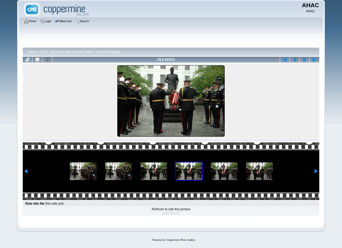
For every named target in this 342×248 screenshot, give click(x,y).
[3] (171, 213)
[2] (167, 213)
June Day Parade (108, 52)
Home (32, 52)
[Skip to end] (314, 60)
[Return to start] (285, 60)
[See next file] (304, 60)
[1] (164, 213)
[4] (174, 213)
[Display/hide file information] (37, 60)
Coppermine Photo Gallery (180, 240)
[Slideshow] (47, 60)
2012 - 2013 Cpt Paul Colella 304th (66, 52)
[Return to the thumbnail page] (27, 60)
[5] (178, 213)
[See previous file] (295, 60)
